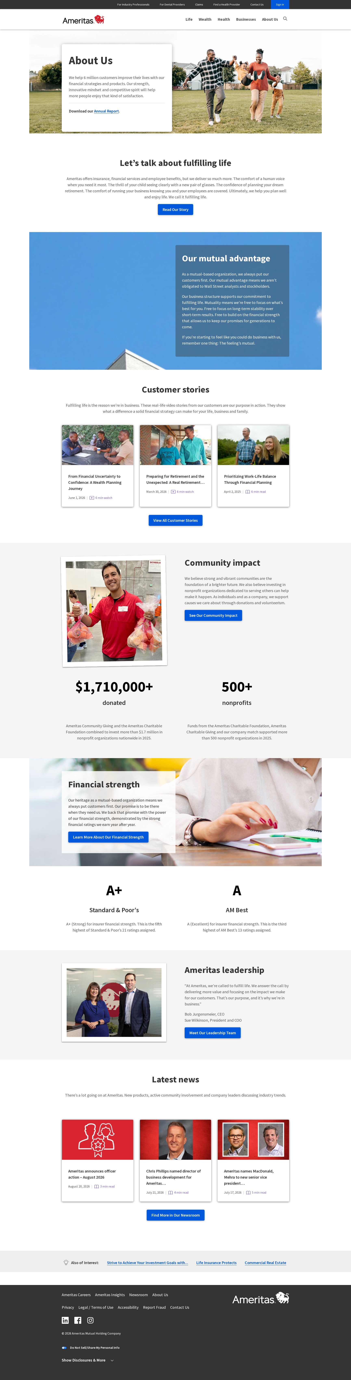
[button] (285, 19)
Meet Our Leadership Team (212, 1032)
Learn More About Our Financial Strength (108, 837)
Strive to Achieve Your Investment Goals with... (147, 1262)
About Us (270, 19)
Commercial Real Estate (265, 1262)
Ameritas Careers (76, 1295)
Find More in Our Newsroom (175, 1215)
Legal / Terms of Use (95, 1308)
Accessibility (128, 1308)
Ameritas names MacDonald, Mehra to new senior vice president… (249, 1177)
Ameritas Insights (110, 1295)
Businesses (246, 19)
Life (189, 19)
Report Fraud (154, 1308)
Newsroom (138, 1295)
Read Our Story (175, 209)
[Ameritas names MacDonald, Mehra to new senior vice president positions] (253, 1158)
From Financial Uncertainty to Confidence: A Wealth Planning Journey (94, 482)
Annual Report (106, 110)
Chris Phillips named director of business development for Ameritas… (173, 1177)
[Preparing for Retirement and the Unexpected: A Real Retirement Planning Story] (175, 463)
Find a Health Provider (226, 4)
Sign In (280, 4)
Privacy (68, 1308)
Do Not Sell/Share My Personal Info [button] (95, 1347)
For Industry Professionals (133, 4)
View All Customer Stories (175, 520)
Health (224, 19)
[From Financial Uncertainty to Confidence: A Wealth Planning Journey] (97, 463)
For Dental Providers (172, 4)
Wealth (205, 19)
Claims (199, 4)
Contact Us (257, 4)
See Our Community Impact (213, 615)
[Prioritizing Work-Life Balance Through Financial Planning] (253, 463)
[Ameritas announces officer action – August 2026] (97, 1158)
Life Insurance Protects (216, 1262)
